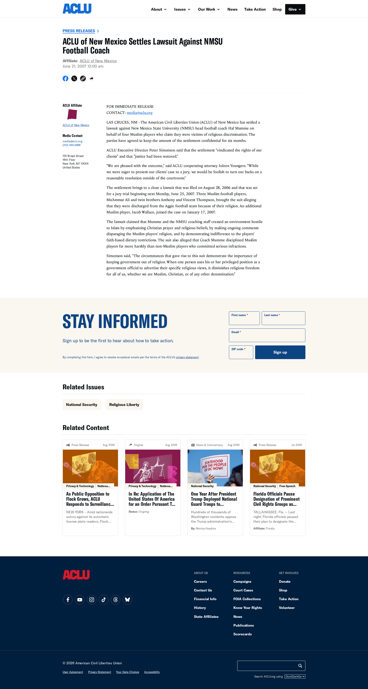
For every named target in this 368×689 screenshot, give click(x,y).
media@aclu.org (72, 141)
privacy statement (187, 357)
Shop (277, 9)
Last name (271, 315)
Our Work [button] (207, 9)
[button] (83, 79)
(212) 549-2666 (71, 145)
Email (235, 332)
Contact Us (203, 590)
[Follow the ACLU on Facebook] (68, 600)
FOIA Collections (247, 599)
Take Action (255, 9)
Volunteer (287, 608)
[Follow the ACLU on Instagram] (91, 600)
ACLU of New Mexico (98, 60)
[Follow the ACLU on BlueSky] (127, 600)
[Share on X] (74, 80)
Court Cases (243, 590)
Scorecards (242, 634)
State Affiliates (206, 616)
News (232, 9)
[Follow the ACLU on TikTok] (103, 600)
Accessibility (152, 672)
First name (238, 315)
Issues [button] (180, 9)
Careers (200, 581)
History (200, 608)
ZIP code (237, 349)
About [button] (157, 9)
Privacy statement (99, 672)
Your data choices (127, 672)
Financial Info (205, 599)
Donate (284, 581)
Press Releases (79, 30)
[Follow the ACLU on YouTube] (80, 600)
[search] (300, 666)
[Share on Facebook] (65, 80)
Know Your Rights (247, 608)
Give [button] (293, 9)
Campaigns (242, 581)
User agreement (73, 672)
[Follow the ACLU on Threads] (115, 600)
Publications (243, 625)
